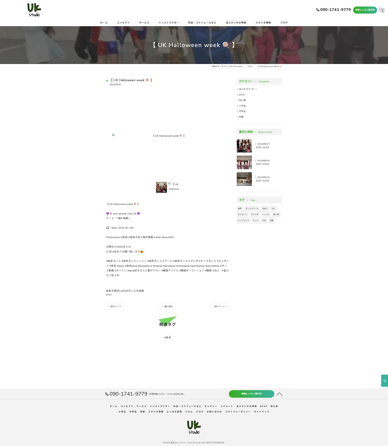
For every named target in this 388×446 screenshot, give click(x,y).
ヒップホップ (243, 220)
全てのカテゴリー (248, 89)
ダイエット (242, 214)
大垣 (264, 220)
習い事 (276, 214)
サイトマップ (261, 411)
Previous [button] (109, 136)
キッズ (255, 220)
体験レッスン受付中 (365, 9)
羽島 (271, 220)
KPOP (109, 295)
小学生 (242, 105)
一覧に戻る (167, 306)
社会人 (265, 208)
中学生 (242, 111)
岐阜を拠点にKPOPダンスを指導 (125, 291)
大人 (273, 208)
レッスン (266, 214)
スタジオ (254, 214)
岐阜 (240, 208)
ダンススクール (252, 208)
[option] (167, 135)
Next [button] (226, 136)
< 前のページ (115, 306)
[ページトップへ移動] (280, 394)
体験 (241, 116)
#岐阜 (167, 337)
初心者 (242, 100)
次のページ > (220, 306)
